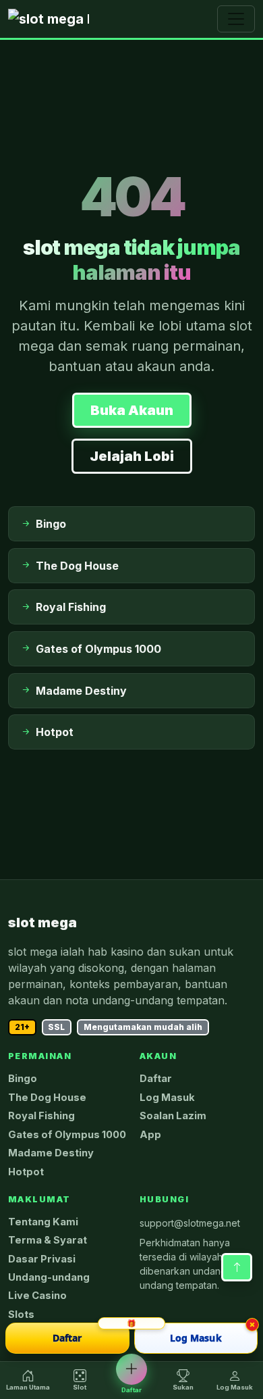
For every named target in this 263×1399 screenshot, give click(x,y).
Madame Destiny (51, 1153)
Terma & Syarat (47, 1240)
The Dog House (47, 1097)
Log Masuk (167, 1097)
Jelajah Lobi (132, 456)
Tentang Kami (43, 1222)
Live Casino (37, 1296)
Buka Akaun (131, 410)
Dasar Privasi (42, 1259)
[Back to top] (236, 1267)
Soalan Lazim (173, 1116)
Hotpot (26, 1172)
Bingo (22, 1079)
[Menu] (236, 18)
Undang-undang (49, 1277)
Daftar (156, 1079)
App (150, 1135)
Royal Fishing (41, 1116)
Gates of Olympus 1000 (67, 1135)
